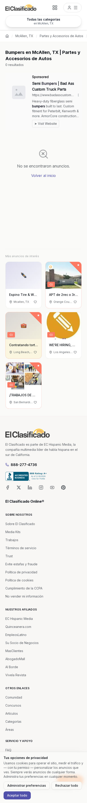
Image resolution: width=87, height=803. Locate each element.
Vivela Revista (15, 675)
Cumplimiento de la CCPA (23, 588)
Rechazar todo (66, 785)
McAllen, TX (24, 36)
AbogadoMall (15, 659)
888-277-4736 (24, 464)
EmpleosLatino (16, 635)
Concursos (13, 705)
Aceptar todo (17, 795)
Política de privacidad (21, 572)
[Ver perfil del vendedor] (50, 267)
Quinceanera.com (18, 627)
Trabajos (11, 540)
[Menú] (72, 7)
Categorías (13, 721)
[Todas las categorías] (55, 8)
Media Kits (13, 532)
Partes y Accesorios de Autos (61, 36)
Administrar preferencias (26, 785)
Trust (9, 556)
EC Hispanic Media (19, 619)
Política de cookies (19, 580)
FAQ (8, 750)
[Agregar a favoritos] (35, 302)
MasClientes (14, 651)
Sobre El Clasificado (20, 524)
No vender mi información (24, 596)
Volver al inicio (43, 175)
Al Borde (11, 667)
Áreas (9, 729)
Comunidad (13, 697)
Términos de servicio (20, 548)
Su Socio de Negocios (22, 643)
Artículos (11, 713)
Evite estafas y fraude (21, 564)
